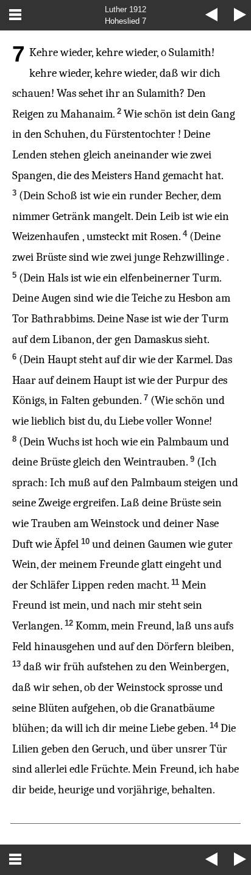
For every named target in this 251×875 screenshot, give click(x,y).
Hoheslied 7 (125, 21)
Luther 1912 (125, 9)
